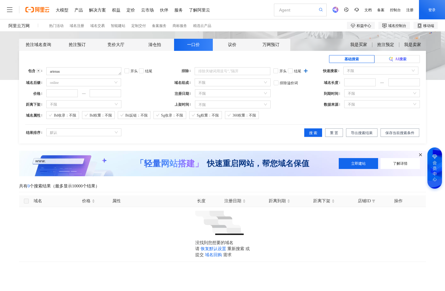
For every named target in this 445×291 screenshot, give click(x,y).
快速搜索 (330, 71)
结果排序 (33, 133)
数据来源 (331, 104)
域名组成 (181, 83)
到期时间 (331, 93)
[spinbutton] (359, 82)
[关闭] (420, 155)
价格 (37, 93)
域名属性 (33, 115)
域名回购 (213, 255)
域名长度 (331, 83)
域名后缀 (33, 83)
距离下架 (33, 104)
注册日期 (182, 93)
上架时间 (182, 104)
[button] (372, 80)
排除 (185, 71)
